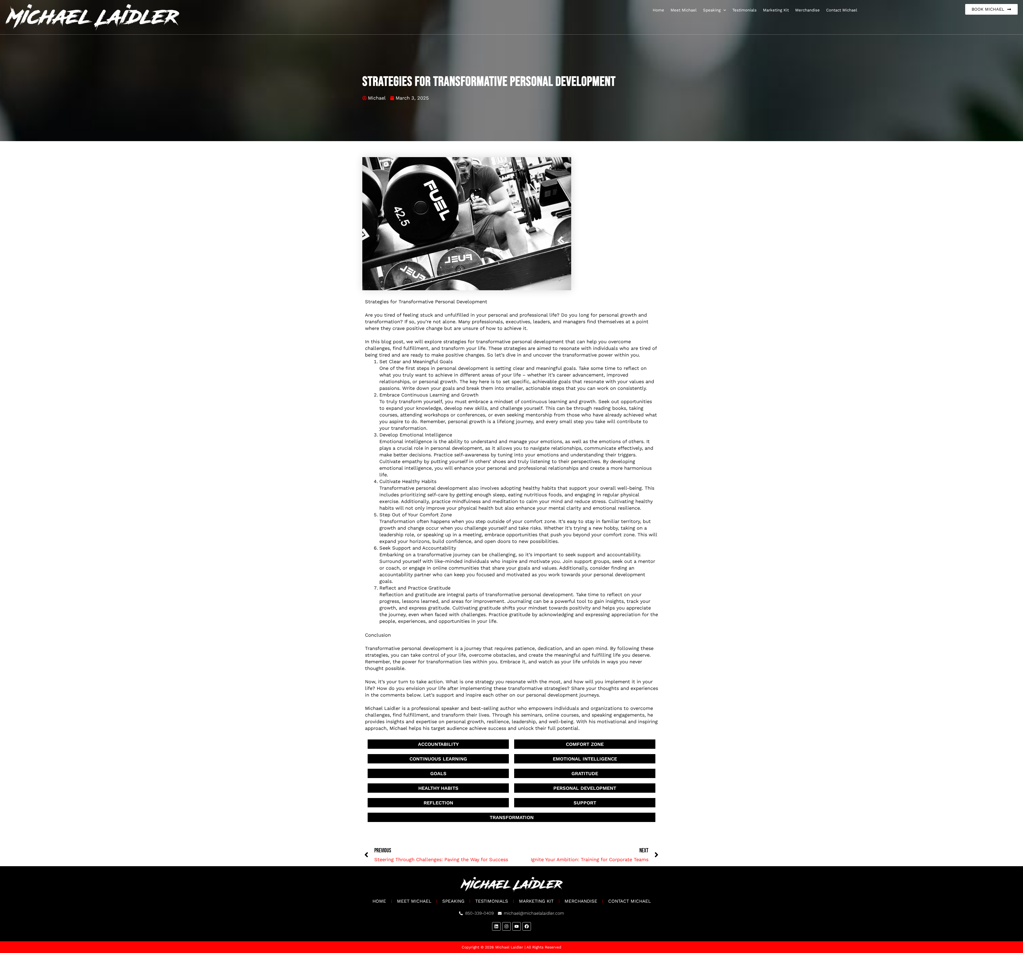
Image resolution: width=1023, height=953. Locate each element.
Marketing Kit (776, 10)
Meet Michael (684, 10)
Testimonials (744, 10)
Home (658, 10)
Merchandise (807, 10)
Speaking (712, 10)
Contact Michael (841, 10)
